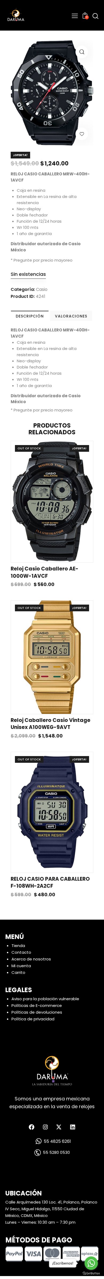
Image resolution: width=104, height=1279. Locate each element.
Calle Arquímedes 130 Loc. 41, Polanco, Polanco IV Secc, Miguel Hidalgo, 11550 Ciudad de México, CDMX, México (51, 1208)
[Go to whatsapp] (91, 1263)
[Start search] (95, 16)
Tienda (18, 945)
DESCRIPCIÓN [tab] (30, 316)
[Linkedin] (72, 1127)
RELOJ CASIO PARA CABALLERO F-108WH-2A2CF (50, 883)
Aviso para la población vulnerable (45, 999)
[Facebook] (32, 1127)
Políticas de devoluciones (36, 1012)
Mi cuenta (21, 966)
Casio (41, 289)
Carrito (18, 972)
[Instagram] (45, 1127)
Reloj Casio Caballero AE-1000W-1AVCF (44, 572)
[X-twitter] (59, 1127)
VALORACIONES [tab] (71, 316)
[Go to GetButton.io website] (91, 1273)
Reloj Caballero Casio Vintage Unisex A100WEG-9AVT (50, 724)
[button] (81, 52)
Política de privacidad (32, 1019)
